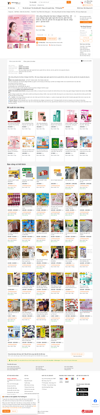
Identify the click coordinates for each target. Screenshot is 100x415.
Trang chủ (10, 11)
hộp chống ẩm (32, 5)
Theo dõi (87, 37)
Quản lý (14, 411)
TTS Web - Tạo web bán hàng (49, 385)
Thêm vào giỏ (52, 38)
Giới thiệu (26, 378)
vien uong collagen (68, 366)
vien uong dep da (40, 366)
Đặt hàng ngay (41, 38)
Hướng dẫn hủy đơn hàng (13, 390)
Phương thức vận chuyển (13, 392)
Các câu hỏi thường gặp (12, 383)
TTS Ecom (44, 389)
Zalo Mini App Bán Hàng (47, 387)
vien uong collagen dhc (12, 369)
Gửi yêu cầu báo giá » (77, 354)
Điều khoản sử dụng (29, 385)
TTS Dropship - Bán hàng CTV (49, 382)
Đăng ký (89, 2)
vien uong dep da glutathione (14, 368)
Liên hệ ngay (86, 22)
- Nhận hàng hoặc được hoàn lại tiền (51, 42)
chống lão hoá (40, 5)
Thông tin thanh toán (29, 387)
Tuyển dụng (27, 382)
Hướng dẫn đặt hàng (12, 388)
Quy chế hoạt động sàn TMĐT (49, 378)
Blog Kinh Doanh (28, 380)
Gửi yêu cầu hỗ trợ (11, 386)
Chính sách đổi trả (11, 394)
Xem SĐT (87, 40)
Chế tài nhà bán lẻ (28, 391)
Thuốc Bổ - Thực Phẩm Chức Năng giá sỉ (40, 11)
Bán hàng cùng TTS (88, 5)
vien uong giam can (68, 368)
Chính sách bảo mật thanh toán (31, 393)
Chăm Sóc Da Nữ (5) (85, 49)
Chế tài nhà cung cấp (29, 389)
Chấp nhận (6, 411)
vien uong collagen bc (41, 369)
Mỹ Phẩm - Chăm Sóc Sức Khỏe (22, 11)
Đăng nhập (89, 1)
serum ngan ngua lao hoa (13, 366)
